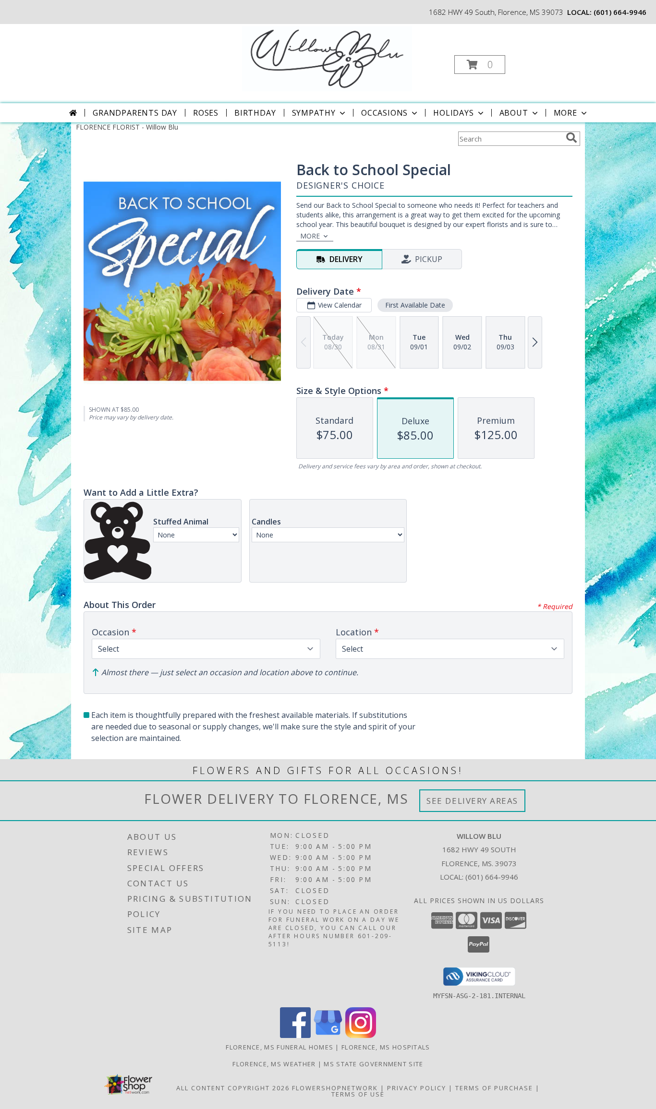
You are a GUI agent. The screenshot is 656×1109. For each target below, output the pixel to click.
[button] (479, 64)
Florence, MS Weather (274, 1064)
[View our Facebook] (295, 1035)
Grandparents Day (135, 112)
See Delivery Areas (472, 800)
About (513, 112)
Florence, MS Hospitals (385, 1047)
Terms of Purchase (494, 1088)
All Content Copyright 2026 (233, 1088)
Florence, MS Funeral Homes (279, 1047)
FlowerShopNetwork (335, 1088)
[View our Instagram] (360, 1035)
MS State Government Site (373, 1064)
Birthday (255, 112)
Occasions (384, 112)
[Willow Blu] (327, 57)
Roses (206, 112)
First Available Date (415, 305)
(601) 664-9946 (620, 12)
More (565, 112)
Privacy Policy (416, 1088)
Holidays (453, 112)
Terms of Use (358, 1094)
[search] (571, 137)
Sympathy (314, 112)
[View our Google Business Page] (328, 1035)
